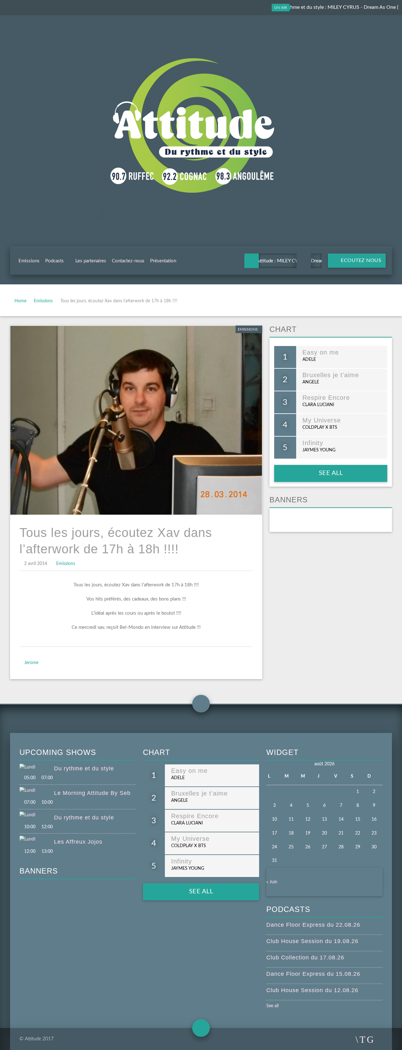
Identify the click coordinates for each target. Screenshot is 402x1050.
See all (331, 473)
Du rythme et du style (84, 768)
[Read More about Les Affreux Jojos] (36, 839)
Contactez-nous (128, 261)
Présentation (163, 261)
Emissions (29, 261)
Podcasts (54, 261)
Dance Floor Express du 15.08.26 (313, 974)
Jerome (31, 663)
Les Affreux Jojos (78, 842)
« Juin (271, 882)
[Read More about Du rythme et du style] (36, 767)
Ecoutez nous (361, 260)
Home (20, 301)
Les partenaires (90, 261)
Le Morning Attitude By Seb (92, 793)
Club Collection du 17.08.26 (305, 957)
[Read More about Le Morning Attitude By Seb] (36, 791)
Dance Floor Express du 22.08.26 (313, 925)
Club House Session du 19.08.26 (312, 941)
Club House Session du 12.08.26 (312, 990)
